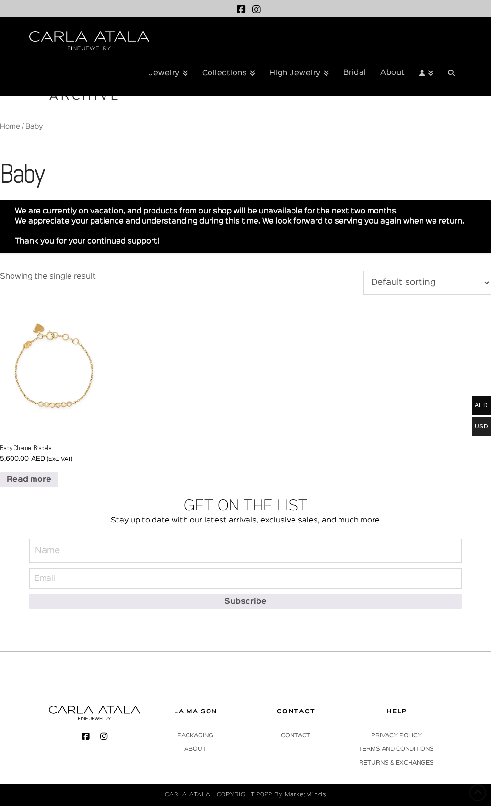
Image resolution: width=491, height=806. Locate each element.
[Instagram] (256, 9)
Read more (29, 479)
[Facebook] (241, 9)
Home (10, 127)
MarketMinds (305, 794)
